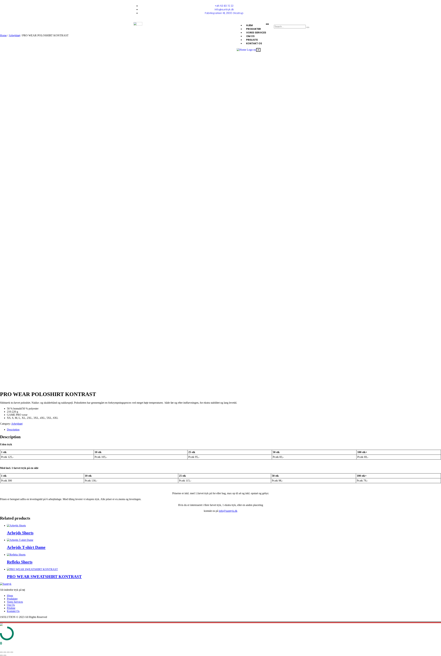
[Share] (8, 652)
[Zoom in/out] (1, 652)
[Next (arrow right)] (4, 655)
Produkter (253, 29)
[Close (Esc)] (11, 652)
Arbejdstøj (14, 35)
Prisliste (252, 40)
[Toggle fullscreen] (4, 652)
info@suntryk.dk (228, 510)
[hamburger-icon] (267, 24)
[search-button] (307, 27)
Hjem (249, 25)
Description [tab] (13, 429)
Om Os (250, 36)
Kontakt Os (254, 43)
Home (3, 35)
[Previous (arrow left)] (1, 655)
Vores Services (256, 32)
